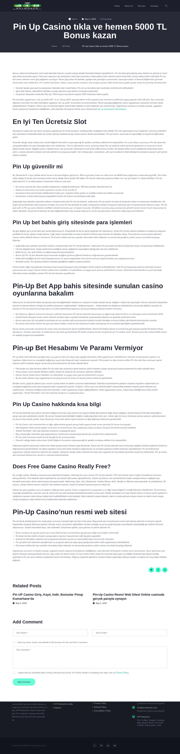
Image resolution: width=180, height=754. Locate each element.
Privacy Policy (122, 673)
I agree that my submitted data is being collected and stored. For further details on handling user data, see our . (73, 673)
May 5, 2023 (21, 603)
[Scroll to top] (173, 747)
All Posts (66, 46)
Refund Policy (100, 707)
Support (57, 707)
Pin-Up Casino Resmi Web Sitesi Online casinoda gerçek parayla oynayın (128, 596)
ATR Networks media (63, 704)
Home (54, 46)
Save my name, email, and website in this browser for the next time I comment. (53, 642)
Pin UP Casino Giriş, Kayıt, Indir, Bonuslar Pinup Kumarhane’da (48, 596)
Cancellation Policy (102, 711)
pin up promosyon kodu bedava (112, 109)
